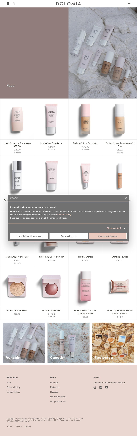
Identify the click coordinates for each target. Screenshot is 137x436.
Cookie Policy (64, 215)
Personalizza (67, 236)
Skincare (54, 382)
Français (19, 426)
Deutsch (28, 426)
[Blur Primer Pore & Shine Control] (86, 175)
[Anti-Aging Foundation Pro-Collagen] (17, 175)
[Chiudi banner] (126, 198)
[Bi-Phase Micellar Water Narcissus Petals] (86, 286)
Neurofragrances (58, 396)
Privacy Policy (13, 387)
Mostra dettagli (114, 228)
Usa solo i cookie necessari (29, 236)
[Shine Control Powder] (17, 286)
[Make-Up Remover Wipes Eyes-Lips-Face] (120, 286)
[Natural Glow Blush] (51, 286)
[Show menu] (8, 3)
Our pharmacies (58, 401)
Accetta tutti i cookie (107, 236)
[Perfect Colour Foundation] (86, 119)
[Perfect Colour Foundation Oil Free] (120, 119)
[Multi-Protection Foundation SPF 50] (17, 119)
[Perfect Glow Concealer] (120, 175)
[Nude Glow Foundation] (51, 119)
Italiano (9, 426)
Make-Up (54, 387)
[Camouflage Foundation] (51, 175)
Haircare (54, 392)
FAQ (9, 382)
